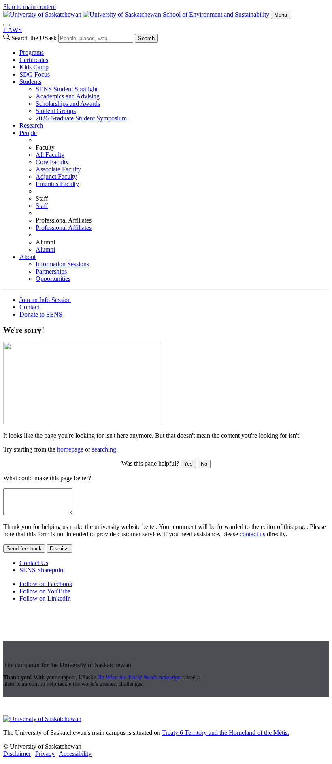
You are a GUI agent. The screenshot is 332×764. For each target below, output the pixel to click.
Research (31, 125)
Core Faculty (52, 161)
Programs (31, 52)
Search (146, 38)
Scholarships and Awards (68, 103)
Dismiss (59, 549)
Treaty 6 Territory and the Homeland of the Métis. (225, 732)
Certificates (33, 59)
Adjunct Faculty (56, 176)
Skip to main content (29, 6)
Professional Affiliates (64, 227)
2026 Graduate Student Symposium (81, 118)
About (27, 256)
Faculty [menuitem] (45, 147)
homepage (70, 449)
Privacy (45, 753)
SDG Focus (34, 74)
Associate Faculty (58, 169)
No (204, 464)
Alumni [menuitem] (45, 242)
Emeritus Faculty (57, 183)
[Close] (6, 25)
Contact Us (33, 562)
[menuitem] (174, 52)
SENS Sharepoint (42, 570)
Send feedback (24, 549)
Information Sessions (62, 264)
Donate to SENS (40, 314)
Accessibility (75, 753)
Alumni (45, 249)
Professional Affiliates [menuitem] (64, 220)
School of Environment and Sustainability (216, 14)
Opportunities (53, 278)
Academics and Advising (68, 96)
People (28, 132)
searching (104, 449)
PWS (12, 29)
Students (30, 81)
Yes (188, 464)
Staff (42, 205)
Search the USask (34, 37)
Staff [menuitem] (42, 198)
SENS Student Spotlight (67, 89)
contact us (252, 534)
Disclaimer (17, 753)
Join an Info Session (45, 299)
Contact (29, 307)
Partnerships (51, 271)
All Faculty (50, 154)
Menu (280, 15)
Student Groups (56, 110)
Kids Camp (34, 67)
